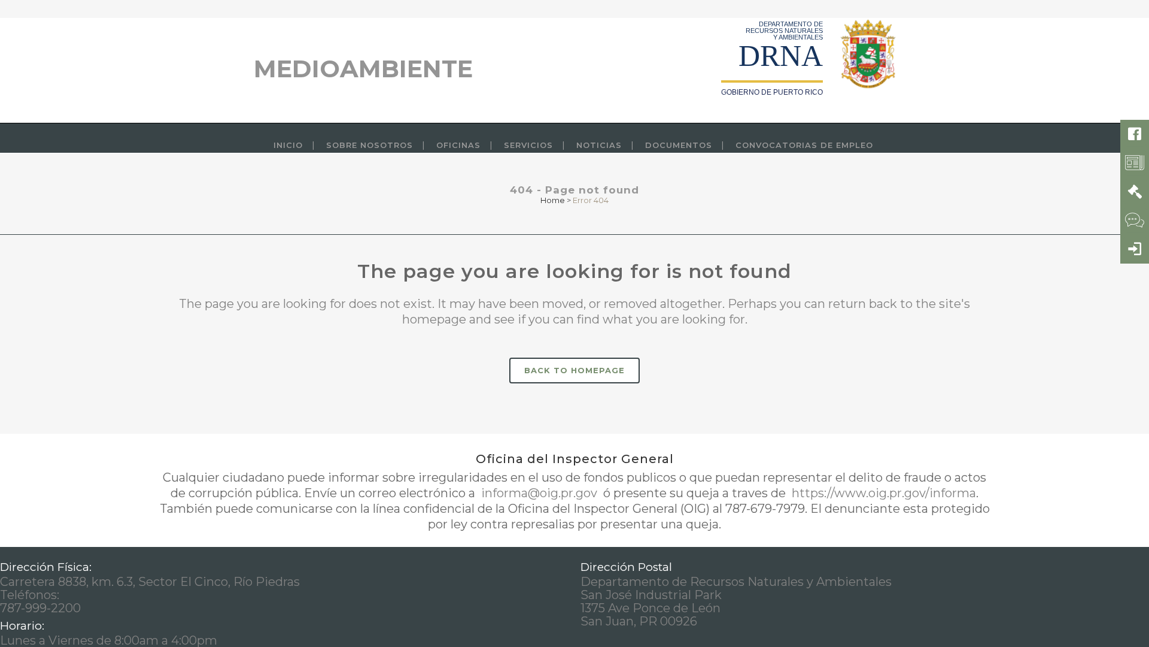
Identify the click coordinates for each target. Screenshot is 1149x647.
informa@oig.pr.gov (539, 493)
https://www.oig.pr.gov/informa (882, 493)
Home (552, 200)
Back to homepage (574, 370)
